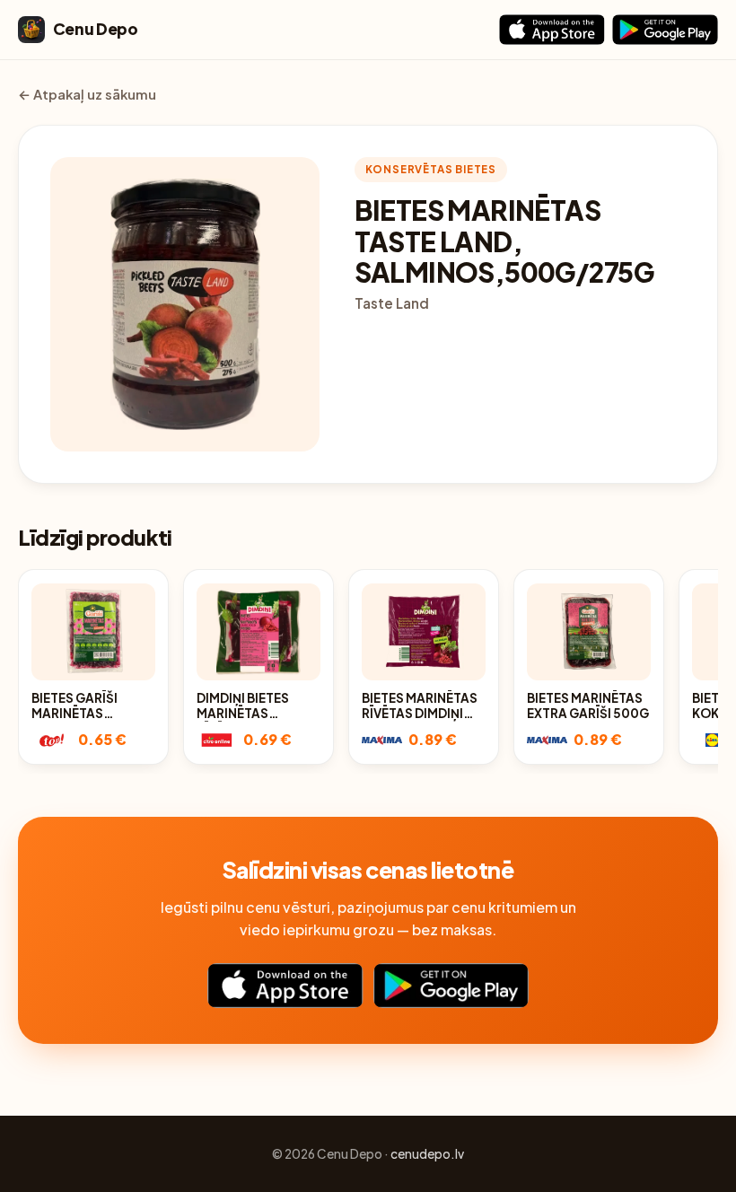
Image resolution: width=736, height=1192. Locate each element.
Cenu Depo (95, 29)
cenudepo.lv (427, 1153)
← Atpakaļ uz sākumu (87, 94)
